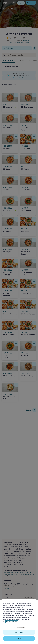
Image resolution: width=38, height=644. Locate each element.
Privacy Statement (12, 622)
